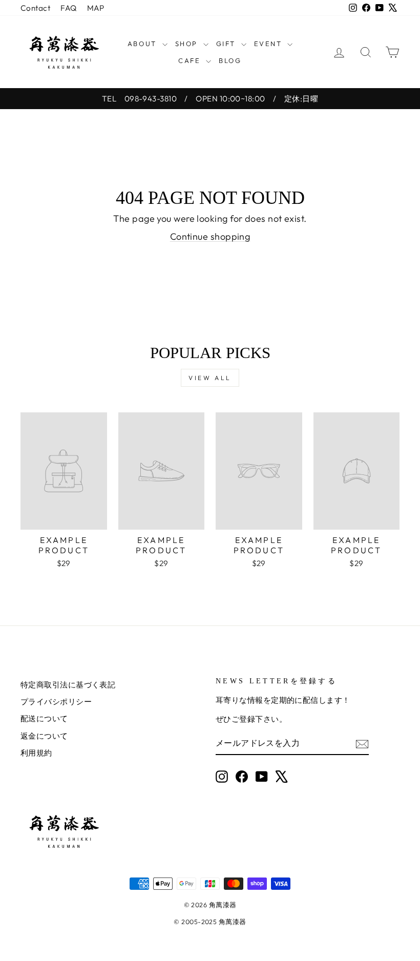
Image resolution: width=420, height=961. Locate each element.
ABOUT (144, 43)
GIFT (227, 43)
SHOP (188, 43)
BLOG (230, 60)
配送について (44, 718)
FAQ (68, 8)
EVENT (269, 43)
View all (210, 378)
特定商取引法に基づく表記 (67, 685)
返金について (44, 736)
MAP (95, 8)
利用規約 (36, 753)
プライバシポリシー (56, 701)
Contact (35, 8)
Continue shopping (210, 236)
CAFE (190, 60)
